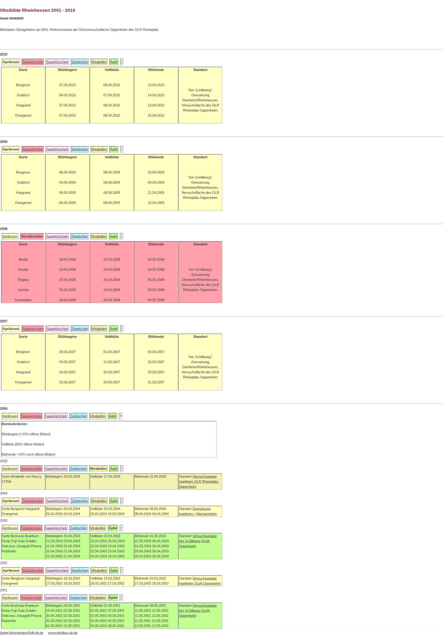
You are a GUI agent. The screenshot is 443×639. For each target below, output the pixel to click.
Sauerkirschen (57, 62)
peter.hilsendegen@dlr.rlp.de (22, 633)
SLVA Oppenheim (207, 583)
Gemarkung (201, 509)
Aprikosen (10, 236)
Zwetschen (80, 62)
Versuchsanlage (204, 476)
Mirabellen (99, 62)
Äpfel (114, 62)
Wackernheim (206, 514)
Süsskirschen (32, 62)
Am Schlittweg (190, 541)
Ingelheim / (187, 514)
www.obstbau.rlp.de (63, 633)
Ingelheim (186, 481)
